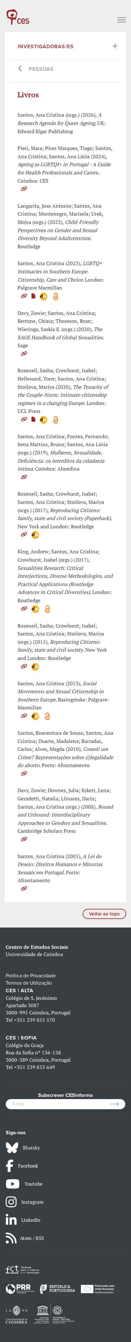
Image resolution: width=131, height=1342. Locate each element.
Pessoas (41, 69)
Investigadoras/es (46, 46)
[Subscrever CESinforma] (117, 1104)
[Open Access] (55, 295)
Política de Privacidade (31, 976)
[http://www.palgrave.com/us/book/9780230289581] (24, 715)
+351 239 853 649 (34, 1067)
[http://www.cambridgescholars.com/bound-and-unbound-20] (24, 839)
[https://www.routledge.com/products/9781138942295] (24, 666)
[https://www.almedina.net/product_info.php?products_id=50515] (24, 476)
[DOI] (44, 295)
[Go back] (20, 69)
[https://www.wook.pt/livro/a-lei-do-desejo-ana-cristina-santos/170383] (24, 888)
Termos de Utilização (29, 983)
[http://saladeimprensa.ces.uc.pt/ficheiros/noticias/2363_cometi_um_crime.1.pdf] (24, 773)
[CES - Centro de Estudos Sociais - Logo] (17, 14)
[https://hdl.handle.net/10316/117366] (24, 188)
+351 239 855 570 (34, 1019)
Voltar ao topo (104, 914)
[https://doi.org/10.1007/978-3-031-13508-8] (24, 295)
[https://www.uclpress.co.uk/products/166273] (24, 419)
